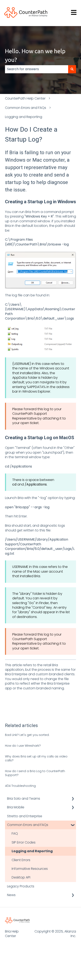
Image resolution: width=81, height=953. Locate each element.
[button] (72, 799)
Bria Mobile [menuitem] (15, 807)
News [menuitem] (11, 895)
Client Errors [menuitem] (21, 860)
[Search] (72, 69)
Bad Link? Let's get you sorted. (27, 735)
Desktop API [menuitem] (21, 877)
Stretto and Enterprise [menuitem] (24, 816)
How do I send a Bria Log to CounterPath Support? (35, 773)
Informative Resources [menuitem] (30, 868)
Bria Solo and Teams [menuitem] (23, 798)
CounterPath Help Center (25, 98)
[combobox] (36, 69)
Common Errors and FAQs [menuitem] (27, 824)
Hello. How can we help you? (35, 55)
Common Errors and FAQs (25, 107)
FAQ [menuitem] (15, 833)
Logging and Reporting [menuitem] (32, 851)
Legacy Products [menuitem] (20, 886)
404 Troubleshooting (20, 786)
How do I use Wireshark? (23, 746)
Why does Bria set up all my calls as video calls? (36, 758)
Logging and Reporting (23, 116)
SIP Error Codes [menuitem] (24, 842)
